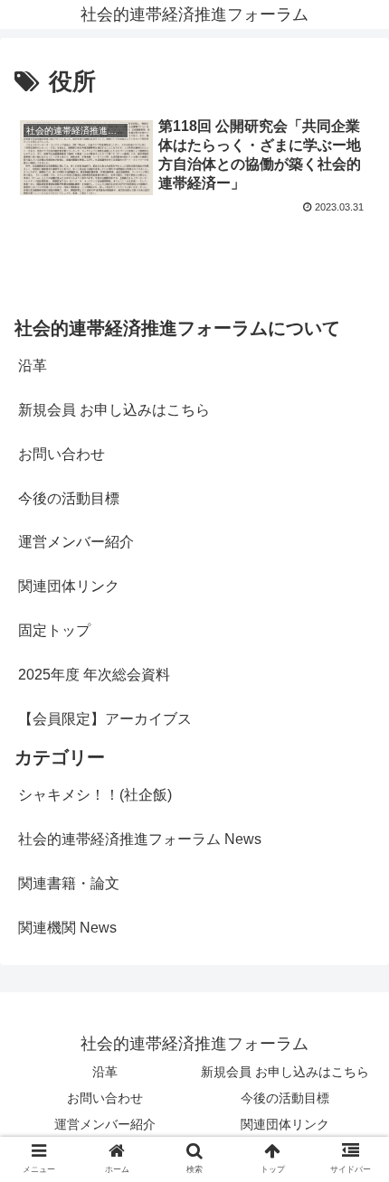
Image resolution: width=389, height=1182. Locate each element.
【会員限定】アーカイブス (105, 719)
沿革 (32, 365)
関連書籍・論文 (68, 883)
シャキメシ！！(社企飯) (95, 794)
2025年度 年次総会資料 (94, 674)
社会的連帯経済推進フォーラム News (139, 839)
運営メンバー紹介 (76, 541)
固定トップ (54, 630)
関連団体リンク (68, 586)
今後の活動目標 (68, 498)
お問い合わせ (61, 454)
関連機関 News (67, 927)
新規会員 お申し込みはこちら (114, 409)
